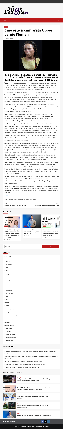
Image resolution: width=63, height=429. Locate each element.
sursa (6, 196)
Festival (8, 284)
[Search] (58, 20)
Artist (7, 274)
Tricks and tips (9, 340)
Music (7, 287)
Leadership (9, 264)
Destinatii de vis (10, 309)
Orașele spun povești (11, 316)
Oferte (7, 312)
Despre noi (28, 1)
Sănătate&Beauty (9, 325)
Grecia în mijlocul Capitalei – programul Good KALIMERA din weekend (23, 361)
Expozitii (8, 281)
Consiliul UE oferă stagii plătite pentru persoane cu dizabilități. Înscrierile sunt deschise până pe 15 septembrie (11, 233)
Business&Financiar (9, 257)
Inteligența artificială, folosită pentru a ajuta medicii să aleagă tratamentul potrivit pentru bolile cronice (30, 352)
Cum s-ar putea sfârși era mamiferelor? (15, 204)
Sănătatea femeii (10, 334)
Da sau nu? (8, 331)
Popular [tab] (12, 372)
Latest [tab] (5, 372)
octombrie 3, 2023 (9, 38)
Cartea (7, 277)
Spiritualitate (9, 293)
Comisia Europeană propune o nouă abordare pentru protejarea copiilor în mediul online (50, 232)
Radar (6, 26)
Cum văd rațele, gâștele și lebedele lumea (47, 204)
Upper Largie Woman (31, 199)
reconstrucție (18, 199)
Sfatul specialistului (11, 337)
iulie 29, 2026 (8, 239)
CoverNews (38, 426)
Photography (9, 290)
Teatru (7, 296)
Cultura (6, 270)
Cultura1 (6, 299)
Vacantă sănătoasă (11, 319)
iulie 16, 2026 (46, 237)
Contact (35, 1)
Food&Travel (8, 305)
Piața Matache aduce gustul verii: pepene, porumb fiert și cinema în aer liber (24, 364)
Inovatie (8, 261)
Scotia (23, 199)
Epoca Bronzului (11, 199)
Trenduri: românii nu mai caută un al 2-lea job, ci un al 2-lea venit (31, 232)
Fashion (6, 302)
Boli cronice (9, 328)
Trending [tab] (19, 372)
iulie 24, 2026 (27, 235)
